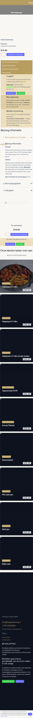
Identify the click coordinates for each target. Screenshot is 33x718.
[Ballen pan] (16, 553)
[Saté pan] (16, 518)
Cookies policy (6, 640)
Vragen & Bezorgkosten (9, 65)
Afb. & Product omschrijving (10, 62)
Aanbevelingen (6, 72)
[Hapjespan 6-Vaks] (16, 311)
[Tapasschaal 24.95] (16, 380)
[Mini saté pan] (16, 484)
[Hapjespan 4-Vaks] (16, 276)
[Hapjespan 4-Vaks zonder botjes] (16, 345)
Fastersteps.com (17, 629)
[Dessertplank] (16, 449)
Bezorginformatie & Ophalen (10, 69)
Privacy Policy (6, 637)
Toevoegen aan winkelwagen (15, 54)
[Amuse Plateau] (16, 414)
